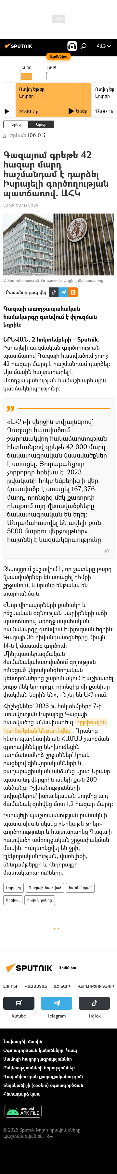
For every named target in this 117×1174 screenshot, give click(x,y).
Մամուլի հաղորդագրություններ (37, 1059)
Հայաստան (36, 986)
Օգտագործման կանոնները (33, 1050)
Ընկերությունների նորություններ (39, 1067)
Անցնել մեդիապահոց (83, 280)
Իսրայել (13, 887)
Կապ (71, 1050)
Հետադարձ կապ (22, 1094)
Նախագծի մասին (22, 1041)
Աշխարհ (62, 986)
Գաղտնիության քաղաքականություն (43, 1076)
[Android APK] (23, 1112)
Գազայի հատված (45, 887)
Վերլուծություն (97, 986)
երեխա (13, 900)
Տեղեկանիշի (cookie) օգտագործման (43, 1085)
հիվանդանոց (39, 900)
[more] (106, 550)
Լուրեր (26, 96)
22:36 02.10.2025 (20, 206)
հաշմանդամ (80, 887)
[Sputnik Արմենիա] (19, 48)
